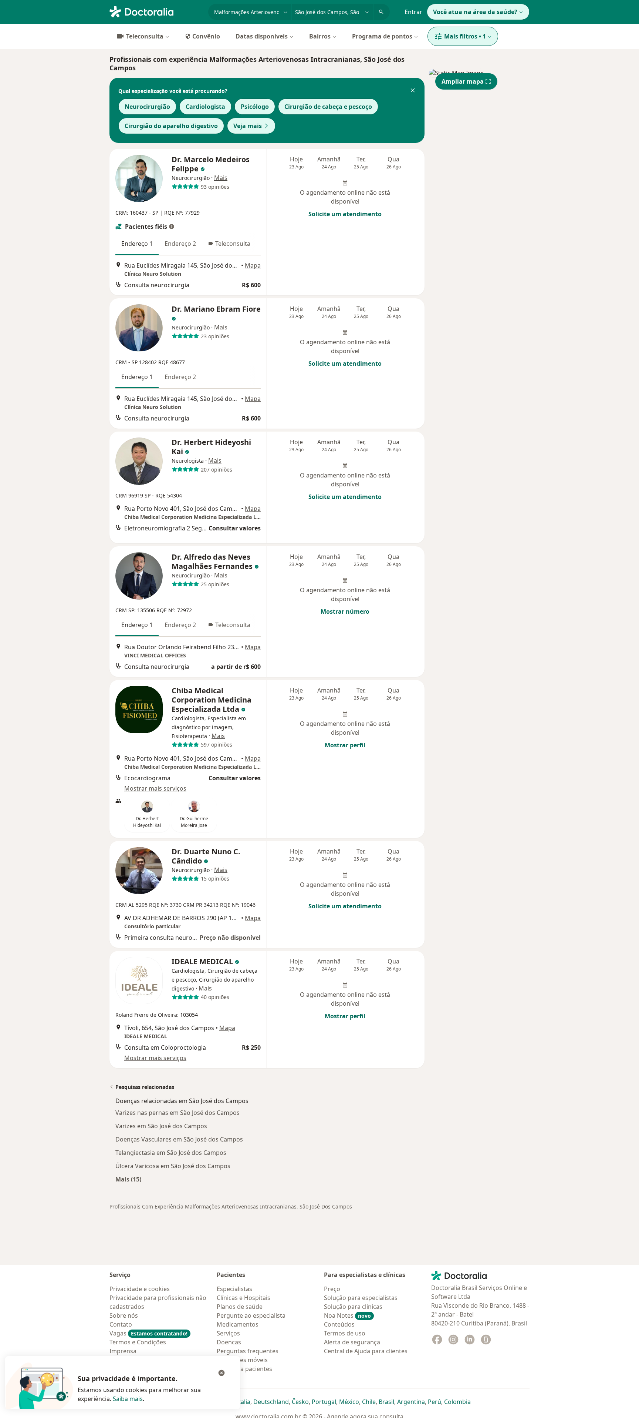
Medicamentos (237, 1324)
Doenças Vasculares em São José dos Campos (179, 1139)
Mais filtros (465, 36)
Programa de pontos (382, 36)
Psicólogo (255, 107)
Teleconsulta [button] (232, 243)
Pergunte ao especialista (251, 1315)
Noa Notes (347, 1315)
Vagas (148, 1333)
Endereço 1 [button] (137, 243)
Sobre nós (123, 1315)
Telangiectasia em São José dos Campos (170, 1153)
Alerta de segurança (352, 1342)
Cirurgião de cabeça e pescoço (328, 107)
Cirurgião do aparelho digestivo (171, 126)
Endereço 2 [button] (180, 243)
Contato (120, 1324)
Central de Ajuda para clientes (366, 1351)
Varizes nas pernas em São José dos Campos (177, 1113)
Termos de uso (344, 1333)
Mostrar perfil (345, 745)
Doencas (229, 1342)
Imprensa (122, 1351)
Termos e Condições (137, 1342)
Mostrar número (345, 611)
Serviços (228, 1333)
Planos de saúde (240, 1307)
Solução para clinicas (353, 1307)
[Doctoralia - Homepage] (155, 11)
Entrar (413, 12)
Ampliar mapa (463, 81)
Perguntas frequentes (247, 1351)
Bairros (320, 36)
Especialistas (234, 1289)
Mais (220, 178)
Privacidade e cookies (139, 1289)
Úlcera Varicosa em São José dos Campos (172, 1166)
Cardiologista (205, 107)
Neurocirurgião (147, 107)
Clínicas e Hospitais (243, 1298)
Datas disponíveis (262, 36)
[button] (413, 91)
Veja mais (247, 126)
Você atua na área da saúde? (475, 12)
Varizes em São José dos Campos (161, 1126)
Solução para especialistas (361, 1298)
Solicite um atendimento (345, 214)
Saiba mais (128, 1399)
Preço (332, 1289)
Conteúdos (339, 1324)
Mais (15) (128, 1179)
